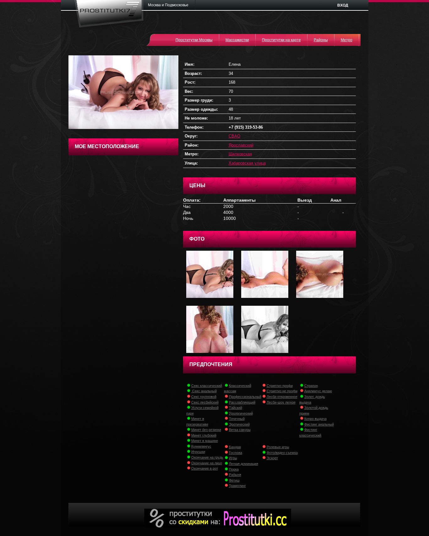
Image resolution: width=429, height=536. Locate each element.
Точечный (237, 419)
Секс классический (206, 386)
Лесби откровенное (282, 397)
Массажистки (237, 40)
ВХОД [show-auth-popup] (342, 5)
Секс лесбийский (205, 402)
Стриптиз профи (280, 386)
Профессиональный (245, 397)
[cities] (170, 5)
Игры (233, 458)
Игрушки (198, 452)
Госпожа (235, 453)
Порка (234, 469)
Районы (321, 40)
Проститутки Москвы (194, 40)
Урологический (241, 413)
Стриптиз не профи (282, 391)
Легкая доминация (243, 464)
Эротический (239, 424)
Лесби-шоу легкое (281, 402)
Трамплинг (237, 486)
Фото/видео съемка (282, 453)
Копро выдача (315, 419)
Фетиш (234, 480)
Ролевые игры (278, 447)
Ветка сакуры (240, 430)
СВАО (234, 136)
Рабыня (235, 475)
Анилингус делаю (318, 391)
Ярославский (241, 145)
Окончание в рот (204, 468)
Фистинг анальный (319, 424)
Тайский (235, 408)
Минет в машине (204, 441)
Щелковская (240, 154)
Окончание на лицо (206, 463)
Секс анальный (204, 391)
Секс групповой (203, 397)
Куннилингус (201, 446)
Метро (346, 40)
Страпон (311, 386)
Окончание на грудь (207, 457)
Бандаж (235, 447)
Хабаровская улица (247, 163)
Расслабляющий (242, 402)
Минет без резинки (206, 430)
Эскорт (272, 458)
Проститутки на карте (281, 40)
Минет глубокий (203, 435)
